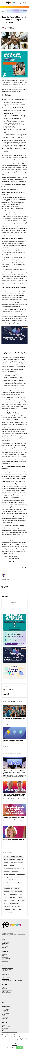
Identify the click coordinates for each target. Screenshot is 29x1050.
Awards (4, 1025)
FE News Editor (8, 27)
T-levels (14, 906)
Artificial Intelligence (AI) (9, 859)
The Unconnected (21, 269)
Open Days (4, 1030)
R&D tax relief (4, 422)
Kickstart (14, 879)
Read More (14, 1045)
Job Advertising (5, 991)
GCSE (11, 877)
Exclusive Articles (6, 977)
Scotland (20, 897)
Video (3, 1002)
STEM (5, 903)
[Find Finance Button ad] (14, 638)
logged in (13, 602)
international (7, 879)
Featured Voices (5, 979)
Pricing (3, 987)
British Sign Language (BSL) (17, 862)
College (5, 865)
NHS (5, 894)
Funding (6, 877)
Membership (5, 1017)
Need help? (4, 1018)
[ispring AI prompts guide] (14, 343)
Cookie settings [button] (10, 1047)
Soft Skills (18, 900)
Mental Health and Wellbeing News (12, 888)
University (14, 909)
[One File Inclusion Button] (14, 671)
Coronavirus (6, 871)
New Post (4, 1012)
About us (4, 939)
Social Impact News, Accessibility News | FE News (14, 558)
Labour (19, 879)
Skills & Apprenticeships (7, 959)
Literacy (6, 885)
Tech (19, 906)
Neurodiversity (18, 891)
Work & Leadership (6, 958)
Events (3, 1014)
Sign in (24, 3)
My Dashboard (5, 1013)
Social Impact (5, 961)
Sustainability (7, 906)
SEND (5, 900)
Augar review (20, 859)
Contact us (4, 941)
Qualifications (12, 897)
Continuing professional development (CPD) (14, 868)
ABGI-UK (17, 80)
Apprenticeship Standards (17, 856)
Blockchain (6, 862)
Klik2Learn (8, 197)
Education (4, 954)
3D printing (6, 856)
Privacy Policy (5, 946)
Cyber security (15, 871)
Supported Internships (14, 903)
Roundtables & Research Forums (9, 1032)
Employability (5, 957)
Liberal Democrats (8, 882)
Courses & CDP (5, 1028)
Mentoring (6, 891)
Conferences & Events (7, 1026)
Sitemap (4, 947)
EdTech (3, 955)
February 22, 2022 (9, 28)
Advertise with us (6, 944)
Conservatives (12, 865)
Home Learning (17, 877)
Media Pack (4, 988)
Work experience (8, 912)
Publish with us (5, 943)
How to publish (5, 1009)
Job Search (4, 970)
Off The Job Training (12, 894)
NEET (12, 891)
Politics (5, 897)
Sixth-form (11, 900)
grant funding (8, 449)
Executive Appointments (7, 968)
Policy (20, 894)
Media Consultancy (6, 992)
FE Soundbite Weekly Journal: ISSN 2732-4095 (12, 980)
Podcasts (4, 1001)
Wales (19, 909)
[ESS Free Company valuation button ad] (14, 621)
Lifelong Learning (18, 882)
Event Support (5, 994)
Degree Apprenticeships (9, 874)
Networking (4, 1029)
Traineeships (7, 909)
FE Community (5, 942)
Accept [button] (19, 1047)
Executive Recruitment (7, 969)
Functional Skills (21, 874)
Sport (23, 900)
